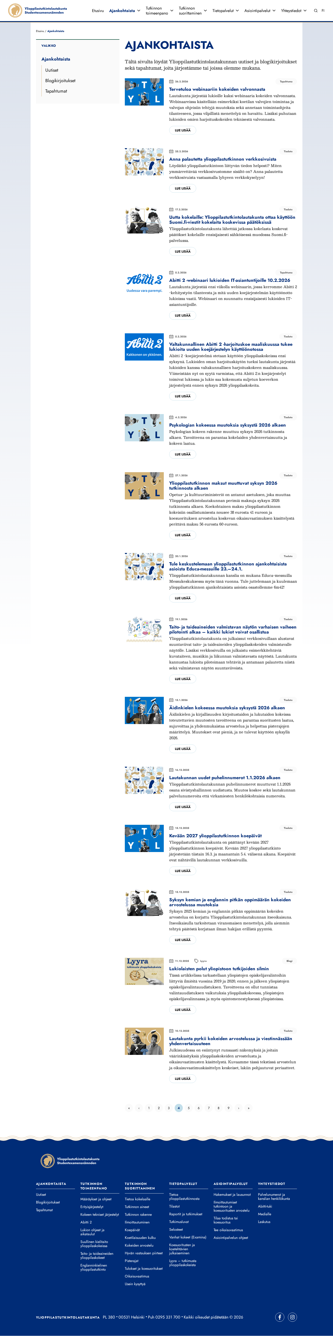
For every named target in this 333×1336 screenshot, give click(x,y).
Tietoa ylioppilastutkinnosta (184, 1197)
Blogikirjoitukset (60, 80)
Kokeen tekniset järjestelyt (99, 1215)
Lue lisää (183, 130)
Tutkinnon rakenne (138, 1215)
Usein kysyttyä (135, 1284)
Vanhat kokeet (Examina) (187, 1237)
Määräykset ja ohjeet (95, 1199)
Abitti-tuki (265, 1206)
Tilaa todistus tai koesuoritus (226, 1220)
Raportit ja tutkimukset (185, 1214)
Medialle (264, 1214)
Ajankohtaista (122, 11)
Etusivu (98, 11)
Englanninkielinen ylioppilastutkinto (93, 1267)
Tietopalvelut (223, 11)
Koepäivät (132, 1230)
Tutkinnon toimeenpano (157, 10)
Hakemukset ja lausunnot (232, 1195)
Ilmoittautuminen (137, 1222)
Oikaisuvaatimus (137, 1276)
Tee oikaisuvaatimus (228, 1230)
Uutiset (51, 70)
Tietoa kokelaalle (137, 1199)
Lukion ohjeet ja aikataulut (92, 1232)
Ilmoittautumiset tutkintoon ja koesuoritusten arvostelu (231, 1206)
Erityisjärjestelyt (91, 1207)
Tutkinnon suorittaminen (190, 10)
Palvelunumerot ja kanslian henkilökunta (274, 1197)
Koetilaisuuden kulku (140, 1238)
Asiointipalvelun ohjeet (231, 1238)
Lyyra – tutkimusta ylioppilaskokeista (182, 1263)
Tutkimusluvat (179, 1222)
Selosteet (176, 1230)
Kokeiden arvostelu (139, 1245)
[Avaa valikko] (138, 10)
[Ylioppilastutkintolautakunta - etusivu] (70, 1160)
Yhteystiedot (291, 11)
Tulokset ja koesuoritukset (144, 1269)
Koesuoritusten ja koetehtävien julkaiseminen (182, 1249)
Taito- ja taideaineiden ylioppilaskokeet (96, 1256)
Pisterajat (131, 1261)
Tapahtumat (56, 91)
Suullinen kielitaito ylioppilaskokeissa (94, 1244)
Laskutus (264, 1222)
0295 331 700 (167, 1317)
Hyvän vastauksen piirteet (144, 1253)
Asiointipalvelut (257, 11)
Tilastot (174, 1206)
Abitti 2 (86, 1222)
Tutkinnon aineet (137, 1207)
